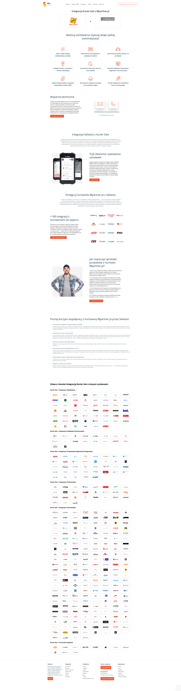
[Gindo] (85, 637)
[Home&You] (115, 400)
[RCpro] (75, 596)
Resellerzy (85, 668)
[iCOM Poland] (55, 559)
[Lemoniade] (95, 570)
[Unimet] (65, 611)
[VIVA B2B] (95, 611)
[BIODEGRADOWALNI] (55, 528)
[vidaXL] (85, 611)
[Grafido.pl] (85, 647)
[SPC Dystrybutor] (55, 606)
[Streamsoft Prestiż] (65, 467)
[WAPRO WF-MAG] (55, 456)
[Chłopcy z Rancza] (65, 533)
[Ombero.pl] (65, 627)
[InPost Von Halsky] (105, 421)
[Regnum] (95, 596)
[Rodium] (125, 596)
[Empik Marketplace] (95, 395)
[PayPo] (95, 497)
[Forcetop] (85, 549)
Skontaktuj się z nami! (57, 116)
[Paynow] (65, 497)
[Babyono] (65, 523)
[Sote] (115, 441)
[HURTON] (55, 637)
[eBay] (65, 395)
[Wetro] (125, 611)
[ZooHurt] (95, 617)
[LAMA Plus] (115, 564)
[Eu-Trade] (95, 544)
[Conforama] (65, 416)
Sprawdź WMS (94, 179)
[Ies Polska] (65, 559)
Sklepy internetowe (69, 670)
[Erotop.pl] (85, 544)
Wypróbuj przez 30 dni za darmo (128, 4)
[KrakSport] (95, 564)
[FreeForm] (95, 549)
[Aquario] (55, 518)
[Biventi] (85, 528)
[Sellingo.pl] (55, 436)
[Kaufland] (85, 400)
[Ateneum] (85, 518)
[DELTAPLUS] (115, 632)
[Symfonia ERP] (95, 467)
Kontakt (95, 4)
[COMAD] (75, 533)
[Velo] (75, 611)
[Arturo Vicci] (75, 518)
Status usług (120, 675)
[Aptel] (125, 512)
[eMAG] (55, 400)
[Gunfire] (105, 622)
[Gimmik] (125, 549)
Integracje (83, 4)
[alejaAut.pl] (115, 617)
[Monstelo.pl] (115, 580)
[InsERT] (95, 477)
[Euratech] (105, 544)
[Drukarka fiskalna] (105, 647)
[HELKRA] (85, 554)
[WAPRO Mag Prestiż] (65, 461)
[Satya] (65, 601)
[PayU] (75, 487)
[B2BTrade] (125, 518)
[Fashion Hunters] (55, 549)
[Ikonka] (75, 559)
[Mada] (55, 575)
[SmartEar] (95, 601)
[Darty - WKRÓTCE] (65, 426)
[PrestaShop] (75, 436)
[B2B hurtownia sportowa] (115, 518)
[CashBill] (85, 492)
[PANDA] (75, 591)
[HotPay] (55, 492)
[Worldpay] (125, 487)
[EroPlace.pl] (75, 544)
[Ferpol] (125, 533)
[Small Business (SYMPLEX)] (55, 467)
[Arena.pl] (75, 395)
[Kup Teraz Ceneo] (115, 395)
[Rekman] (85, 627)
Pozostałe (67, 676)
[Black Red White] (75, 405)
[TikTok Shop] (115, 421)
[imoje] (125, 492)
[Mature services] (125, 575)
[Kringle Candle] (125, 622)
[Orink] (125, 585)
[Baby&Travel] (55, 523)
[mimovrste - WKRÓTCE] (95, 426)
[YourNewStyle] (75, 617)
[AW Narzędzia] (105, 518)
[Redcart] (85, 441)
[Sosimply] (125, 601)
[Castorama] (65, 405)
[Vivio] (105, 611)
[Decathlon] (105, 400)
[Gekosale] (115, 436)
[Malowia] (55, 627)
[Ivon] (95, 559)
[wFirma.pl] (75, 456)
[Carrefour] (75, 416)
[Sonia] (115, 601)
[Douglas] (105, 405)
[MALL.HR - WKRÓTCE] (105, 426)
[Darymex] (95, 533)
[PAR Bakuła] (85, 591)
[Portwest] (75, 627)
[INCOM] (85, 559)
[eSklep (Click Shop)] (105, 436)
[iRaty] (115, 497)
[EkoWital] (65, 544)
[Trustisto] (125, 647)
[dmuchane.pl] (65, 538)
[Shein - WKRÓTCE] (125, 421)
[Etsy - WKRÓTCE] (115, 405)
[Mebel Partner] (65, 580)
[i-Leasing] (105, 497)
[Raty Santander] (105, 487)
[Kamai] (55, 564)
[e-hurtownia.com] (95, 538)
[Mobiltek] (55, 497)
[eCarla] (105, 538)
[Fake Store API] (95, 632)
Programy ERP (68, 671)
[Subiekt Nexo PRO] (85, 456)
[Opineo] (65, 647)
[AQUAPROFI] (65, 637)
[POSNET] (95, 647)
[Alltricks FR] (85, 421)
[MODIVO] (95, 400)
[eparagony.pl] (65, 472)
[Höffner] (125, 416)
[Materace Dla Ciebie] (105, 575)
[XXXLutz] (115, 416)
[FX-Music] (105, 549)
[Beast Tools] (75, 523)
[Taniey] (95, 411)
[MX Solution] (55, 580)
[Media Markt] (75, 411)
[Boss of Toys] (105, 528)
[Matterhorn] (115, 575)
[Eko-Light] (125, 538)
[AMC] (105, 512)
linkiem (116, 297)
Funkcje (68, 4)
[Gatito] (95, 622)
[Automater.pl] (115, 647)
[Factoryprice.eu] (75, 622)
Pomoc (119, 668)
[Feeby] (85, 622)
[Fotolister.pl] (75, 647)
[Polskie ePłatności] (75, 497)
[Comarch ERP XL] (125, 456)
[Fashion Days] (55, 416)
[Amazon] (125, 395)
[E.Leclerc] (105, 416)
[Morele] (55, 405)
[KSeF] (105, 472)
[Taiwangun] (95, 606)
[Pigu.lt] (125, 400)
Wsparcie (101, 4)
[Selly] (125, 441)
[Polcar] (55, 596)
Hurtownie (67, 668)
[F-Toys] (115, 544)
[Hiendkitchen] (115, 622)
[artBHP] (55, 622)
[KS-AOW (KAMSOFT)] (95, 461)
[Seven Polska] (75, 601)
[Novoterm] (115, 627)
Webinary (85, 673)
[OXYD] (65, 591)
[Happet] (75, 554)
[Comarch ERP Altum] (75, 461)
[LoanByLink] (55, 503)
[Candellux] (125, 528)
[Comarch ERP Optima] (115, 456)
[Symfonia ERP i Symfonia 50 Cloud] (105, 456)
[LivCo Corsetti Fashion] (105, 570)
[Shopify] (75, 441)
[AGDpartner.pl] (95, 512)
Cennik (89, 4)
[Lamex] (125, 564)
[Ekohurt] (55, 544)
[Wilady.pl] (55, 617)
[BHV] (75, 421)
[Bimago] (125, 523)
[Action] (65, 512)
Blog (84, 675)
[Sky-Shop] (95, 441)
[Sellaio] (65, 446)
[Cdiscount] (125, 405)
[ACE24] (55, 512)
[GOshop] (55, 446)
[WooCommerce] (85, 436)
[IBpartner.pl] (105, 627)
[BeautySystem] (85, 523)
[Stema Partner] (65, 606)
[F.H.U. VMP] (125, 544)
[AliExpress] (85, 405)
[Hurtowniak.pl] (115, 554)
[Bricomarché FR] (65, 421)
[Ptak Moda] (65, 596)
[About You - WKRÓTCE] (85, 426)
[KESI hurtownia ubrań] (75, 564)
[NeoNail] (85, 585)
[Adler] (85, 512)
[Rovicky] (55, 601)
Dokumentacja (121, 671)
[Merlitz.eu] (85, 580)
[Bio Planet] (65, 622)
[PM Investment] (125, 591)
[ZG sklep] (85, 617)
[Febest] (75, 549)
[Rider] (115, 596)
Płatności (67, 675)
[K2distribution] (125, 559)
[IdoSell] (95, 436)
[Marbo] (65, 575)
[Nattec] (75, 585)
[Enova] (85, 461)
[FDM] (65, 549)
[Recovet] (85, 596)
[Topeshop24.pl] (55, 611)
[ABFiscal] (65, 652)
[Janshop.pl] (115, 559)
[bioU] (75, 528)
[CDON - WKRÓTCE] (75, 426)
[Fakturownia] (115, 467)
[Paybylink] (125, 497)
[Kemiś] (65, 564)
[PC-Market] (115, 461)
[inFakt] (125, 467)
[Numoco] (95, 585)
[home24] (85, 411)
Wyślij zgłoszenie (106, 667)
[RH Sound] (105, 596)
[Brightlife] (115, 528)
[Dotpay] (65, 487)
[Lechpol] (75, 570)
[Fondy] (115, 492)
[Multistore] (65, 585)
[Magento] (65, 436)
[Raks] (125, 461)
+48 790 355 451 (103, 673)
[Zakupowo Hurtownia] (105, 632)
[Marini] (75, 575)
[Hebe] (95, 405)
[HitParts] (95, 554)
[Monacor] (105, 580)
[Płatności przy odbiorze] (85, 497)
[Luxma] (125, 570)
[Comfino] (65, 503)
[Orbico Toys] (115, 585)
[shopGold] (65, 441)
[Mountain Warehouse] (95, 421)
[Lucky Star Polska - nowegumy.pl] (115, 570)
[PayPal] (85, 487)
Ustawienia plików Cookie (88, 678)
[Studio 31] (85, 606)
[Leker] (85, 570)
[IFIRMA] (75, 472)
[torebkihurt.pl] (55, 632)
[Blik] (65, 492)
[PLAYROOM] (115, 591)
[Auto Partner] (95, 518)
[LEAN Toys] (65, 570)
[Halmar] (65, 554)
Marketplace (67, 666)
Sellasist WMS (75, 4)
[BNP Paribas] (75, 492)
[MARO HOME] (95, 575)
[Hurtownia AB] (105, 554)
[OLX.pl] (85, 395)
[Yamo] (65, 617)
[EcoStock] (115, 538)
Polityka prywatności (122, 676)
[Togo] (115, 606)
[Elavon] (75, 503)
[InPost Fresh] (65, 400)
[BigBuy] (115, 523)
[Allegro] (55, 395)
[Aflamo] (95, 627)
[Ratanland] (125, 627)
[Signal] (85, 601)
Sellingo (84, 670)
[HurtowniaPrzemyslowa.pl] (125, 554)
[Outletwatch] (55, 591)
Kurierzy (67, 673)
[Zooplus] (55, 421)
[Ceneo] (55, 647)
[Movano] (55, 585)
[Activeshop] (75, 512)
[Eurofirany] (65, 632)
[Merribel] (125, 632)
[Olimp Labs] (105, 585)
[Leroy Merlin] (65, 411)
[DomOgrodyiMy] (75, 538)
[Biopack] (65, 528)
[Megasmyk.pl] (75, 580)
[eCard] (95, 492)
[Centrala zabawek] (55, 533)
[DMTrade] (55, 538)
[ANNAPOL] (115, 512)
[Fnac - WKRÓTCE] (55, 426)
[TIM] (105, 606)
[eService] (105, 492)
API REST (120, 673)
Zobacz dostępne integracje (58, 237)
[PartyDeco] (105, 591)
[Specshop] (75, 632)
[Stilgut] (75, 606)
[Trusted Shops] (55, 652)
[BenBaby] (105, 523)
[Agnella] (105, 617)
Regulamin (120, 670)
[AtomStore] (105, 441)
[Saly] (125, 436)
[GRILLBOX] (55, 554)
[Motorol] (125, 580)
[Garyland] (115, 549)
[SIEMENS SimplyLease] (115, 487)
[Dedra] (115, 533)
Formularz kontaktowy (107, 678)
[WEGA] (115, 611)
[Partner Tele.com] (95, 591)
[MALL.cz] (105, 411)
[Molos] (95, 580)
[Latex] (55, 570)
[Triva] (105, 467)
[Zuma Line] (85, 632)
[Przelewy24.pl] (95, 487)
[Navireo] (95, 472)
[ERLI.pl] (105, 395)
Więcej (50, 678)
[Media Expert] (115, 411)
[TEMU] (55, 411)
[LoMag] (105, 461)
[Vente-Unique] (85, 416)
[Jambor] (105, 559)
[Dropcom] (85, 538)
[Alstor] (125, 617)
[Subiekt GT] (95, 456)
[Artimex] (65, 518)
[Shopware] (55, 441)
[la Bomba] (105, 564)
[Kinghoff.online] (85, 564)
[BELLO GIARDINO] (95, 523)
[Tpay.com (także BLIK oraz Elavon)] (55, 487)
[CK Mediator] (75, 637)
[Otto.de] (75, 400)
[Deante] (105, 533)
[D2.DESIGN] (85, 533)
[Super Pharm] (95, 416)
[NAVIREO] (65, 456)
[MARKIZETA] (85, 575)
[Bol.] (125, 411)
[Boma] (95, 528)
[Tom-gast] (125, 606)
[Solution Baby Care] (105, 601)
